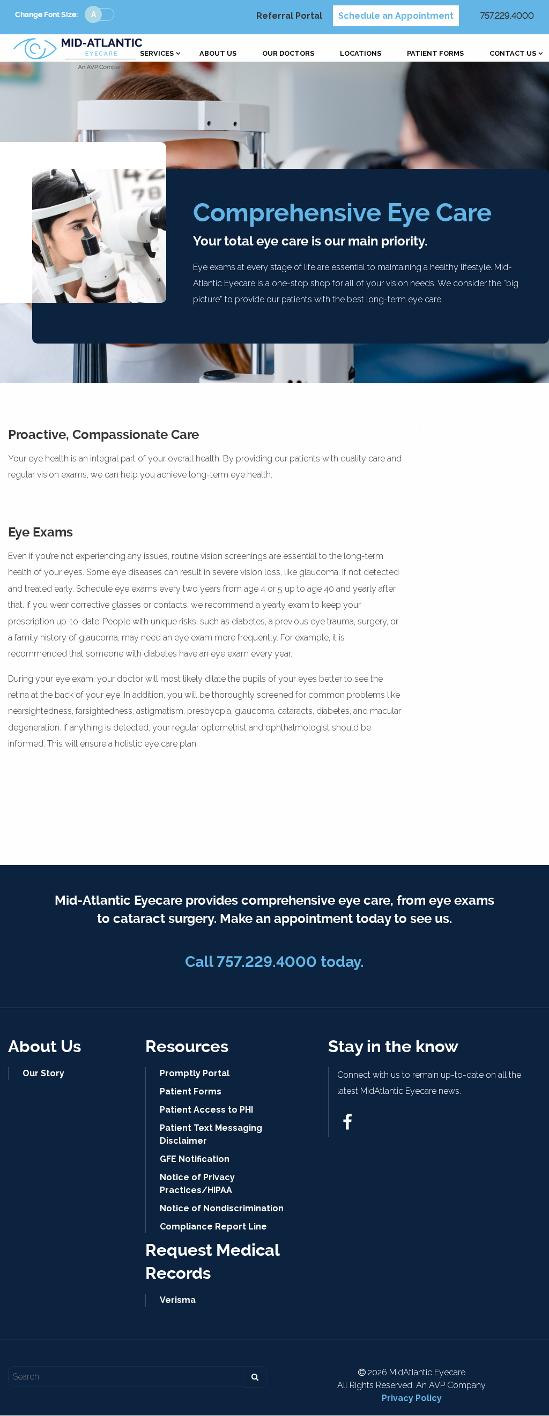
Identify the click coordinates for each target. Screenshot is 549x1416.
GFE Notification (194, 1159)
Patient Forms (435, 53)
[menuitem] (157, 54)
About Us (217, 53)
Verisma (178, 1300)
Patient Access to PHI (206, 1110)
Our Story (43, 1073)
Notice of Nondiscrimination (222, 1208)
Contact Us (512, 53)
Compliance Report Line (213, 1226)
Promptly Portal (194, 1073)
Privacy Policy (412, 1398)
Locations (360, 53)
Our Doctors (288, 53)
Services (157, 53)
